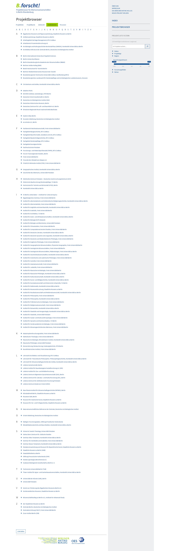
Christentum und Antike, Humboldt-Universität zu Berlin (41, 84)
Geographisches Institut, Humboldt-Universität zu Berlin (41, 169)
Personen (63, 25)
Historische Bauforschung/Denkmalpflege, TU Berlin (40, 182)
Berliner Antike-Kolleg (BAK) (32, 65)
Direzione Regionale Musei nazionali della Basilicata (40, 109)
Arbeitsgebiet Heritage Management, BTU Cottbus (39, 40)
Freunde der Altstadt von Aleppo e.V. (35, 160)
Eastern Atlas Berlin (29, 116)
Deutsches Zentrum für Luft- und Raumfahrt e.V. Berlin (41, 106)
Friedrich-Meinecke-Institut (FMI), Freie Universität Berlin (41, 163)
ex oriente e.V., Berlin (30, 122)
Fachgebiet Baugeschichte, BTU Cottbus (36, 132)
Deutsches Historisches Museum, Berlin (36, 103)
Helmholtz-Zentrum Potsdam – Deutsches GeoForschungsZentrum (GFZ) (47, 179)
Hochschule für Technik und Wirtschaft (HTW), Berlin (40, 185)
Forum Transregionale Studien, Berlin (35, 154)
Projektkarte (31, 25)
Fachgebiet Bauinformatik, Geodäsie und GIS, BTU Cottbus (42, 135)
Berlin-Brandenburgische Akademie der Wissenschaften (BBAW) (44, 62)
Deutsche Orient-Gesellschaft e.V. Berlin (36, 97)
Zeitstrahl (41, 25)
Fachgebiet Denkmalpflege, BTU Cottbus (36, 141)
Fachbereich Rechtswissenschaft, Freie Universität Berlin (41, 128)
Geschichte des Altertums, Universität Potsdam (38, 173)
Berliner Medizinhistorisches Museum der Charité (39, 72)
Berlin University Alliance (31, 59)
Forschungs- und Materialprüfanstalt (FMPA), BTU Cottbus (42, 151)
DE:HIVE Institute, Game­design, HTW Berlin (37, 94)
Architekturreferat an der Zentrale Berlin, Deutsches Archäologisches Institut (48, 50)
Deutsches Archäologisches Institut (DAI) (36, 100)
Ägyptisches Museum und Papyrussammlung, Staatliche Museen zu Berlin (47, 34)
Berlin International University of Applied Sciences (39, 56)
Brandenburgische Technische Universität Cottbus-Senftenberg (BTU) (46, 75)
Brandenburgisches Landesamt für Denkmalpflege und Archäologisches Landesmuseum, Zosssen (55, 78)
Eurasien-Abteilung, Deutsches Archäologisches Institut (41, 119)
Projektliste (20, 25)
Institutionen (52, 25)
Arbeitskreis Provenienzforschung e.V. (35, 43)
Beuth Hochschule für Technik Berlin (35, 68)
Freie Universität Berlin (30, 157)
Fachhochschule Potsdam (31, 147)
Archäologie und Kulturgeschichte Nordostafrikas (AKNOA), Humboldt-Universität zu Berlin (53, 46)
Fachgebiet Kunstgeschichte (32, 144)
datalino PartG (27, 91)
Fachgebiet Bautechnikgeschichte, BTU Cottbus (38, 138)
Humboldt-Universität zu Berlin (33, 188)
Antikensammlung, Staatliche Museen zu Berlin (38, 37)
